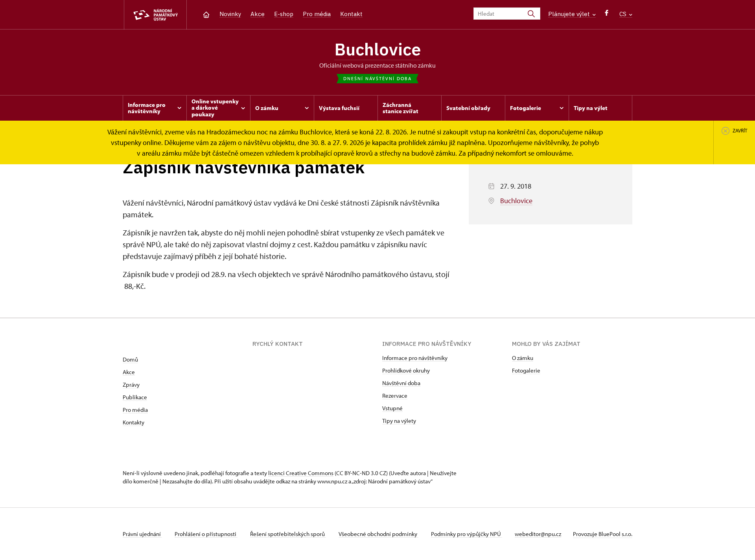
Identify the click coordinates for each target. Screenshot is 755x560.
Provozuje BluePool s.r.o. (602, 534)
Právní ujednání (142, 534)
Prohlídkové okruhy (406, 370)
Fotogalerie (526, 370)
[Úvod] (206, 14)
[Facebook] (607, 15)
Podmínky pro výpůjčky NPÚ (466, 534)
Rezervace (394, 395)
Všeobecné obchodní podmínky (378, 534)
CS (623, 14)
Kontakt (351, 14)
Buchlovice (377, 49)
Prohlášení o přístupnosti (206, 534)
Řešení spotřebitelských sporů (288, 534)
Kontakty (133, 422)
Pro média (317, 14)
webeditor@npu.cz (538, 534)
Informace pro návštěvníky (414, 358)
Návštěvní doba (401, 383)
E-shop (283, 14)
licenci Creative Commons (300, 473)
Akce (257, 14)
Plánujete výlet (569, 14)
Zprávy (131, 384)
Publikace (135, 397)
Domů (130, 359)
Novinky (230, 14)
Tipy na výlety (399, 420)
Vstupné (392, 408)
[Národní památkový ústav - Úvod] (155, 14)
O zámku (522, 358)
